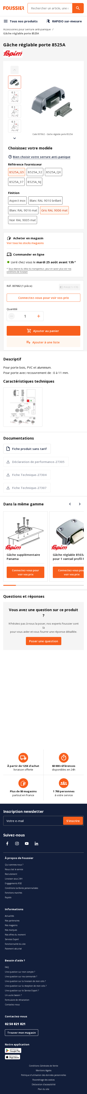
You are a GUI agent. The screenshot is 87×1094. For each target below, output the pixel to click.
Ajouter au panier (46, 331)
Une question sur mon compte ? (20, 971)
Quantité (12, 309)
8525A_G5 (16, 172)
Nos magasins (11, 925)
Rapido (8, 897)
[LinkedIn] (36, 843)
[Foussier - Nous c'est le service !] (13, 8)
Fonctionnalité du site (15, 944)
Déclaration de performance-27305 (38, 462)
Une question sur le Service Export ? (22, 990)
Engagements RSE (13, 883)
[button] (52, 104)
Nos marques (11, 930)
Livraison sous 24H (13, 878)
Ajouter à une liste (46, 342)
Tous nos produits (24, 21)
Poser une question (43, 641)
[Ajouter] (38, 316)
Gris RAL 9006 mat (54, 210)
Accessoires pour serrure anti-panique (27, 29)
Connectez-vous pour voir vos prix (43, 298)
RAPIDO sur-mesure (67, 21)
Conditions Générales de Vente (43, 1065)
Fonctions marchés (13, 892)
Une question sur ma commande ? (21, 976)
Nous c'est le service (14, 869)
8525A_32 (35, 172)
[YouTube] (27, 843)
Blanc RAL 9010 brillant (45, 200)
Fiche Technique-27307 (29, 488)
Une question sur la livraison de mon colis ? (25, 981)
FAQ (7, 967)
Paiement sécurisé (13, 948)
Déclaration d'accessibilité (43, 1084)
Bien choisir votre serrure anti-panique (41, 157)
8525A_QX (53, 172)
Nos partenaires (12, 920)
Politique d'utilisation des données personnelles (43, 1075)
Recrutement (11, 874)
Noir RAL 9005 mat (22, 220)
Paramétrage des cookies (43, 1079)
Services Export (12, 939)
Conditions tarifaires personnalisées (21, 888)
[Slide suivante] (15, 138)
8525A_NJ (34, 182)
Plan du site (43, 1089)
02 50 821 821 (15, 1024)
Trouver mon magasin (21, 1032)
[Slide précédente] (70, 504)
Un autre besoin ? (13, 995)
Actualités (9, 915)
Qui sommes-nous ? (14, 864)
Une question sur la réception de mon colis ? (26, 985)
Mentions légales (43, 1070)
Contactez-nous (12, 1004)
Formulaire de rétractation (17, 999)
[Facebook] (7, 843)
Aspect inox (17, 200)
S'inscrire (73, 821)
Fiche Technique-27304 (29, 475)
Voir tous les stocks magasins (25, 243)
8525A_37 (16, 182)
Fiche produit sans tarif (29, 449)
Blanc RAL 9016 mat (23, 210)
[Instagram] (17, 843)
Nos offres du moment (15, 934)
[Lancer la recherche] (78, 8)
